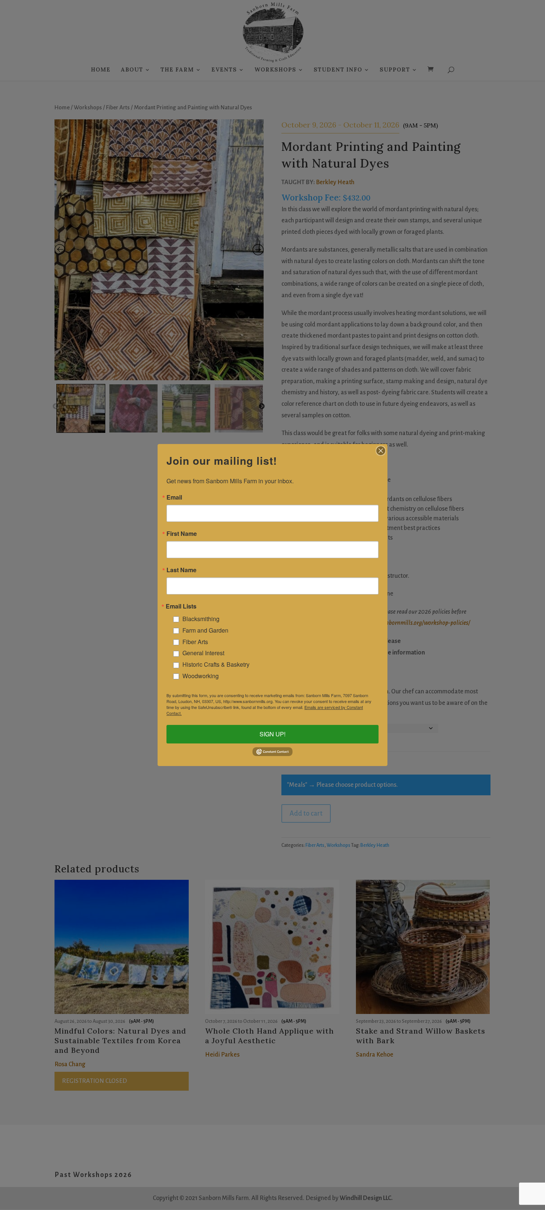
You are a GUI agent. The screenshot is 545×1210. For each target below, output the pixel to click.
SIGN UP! (272, 734)
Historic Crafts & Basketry (216, 664)
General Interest (203, 653)
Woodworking (200, 676)
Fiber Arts (195, 641)
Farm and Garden (205, 630)
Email (174, 497)
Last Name (181, 570)
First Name (181, 534)
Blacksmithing (200, 618)
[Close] (380, 450)
